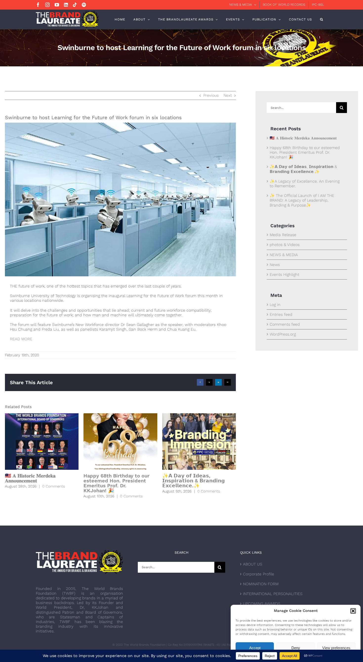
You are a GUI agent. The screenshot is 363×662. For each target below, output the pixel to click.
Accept (255, 648)
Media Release (283, 234)
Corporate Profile (258, 574)
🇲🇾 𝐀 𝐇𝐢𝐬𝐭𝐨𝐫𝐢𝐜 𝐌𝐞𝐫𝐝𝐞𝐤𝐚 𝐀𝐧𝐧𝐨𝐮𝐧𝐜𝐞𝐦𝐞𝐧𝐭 (30, 478)
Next (227, 95)
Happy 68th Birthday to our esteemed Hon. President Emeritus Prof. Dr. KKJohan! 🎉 (116, 483)
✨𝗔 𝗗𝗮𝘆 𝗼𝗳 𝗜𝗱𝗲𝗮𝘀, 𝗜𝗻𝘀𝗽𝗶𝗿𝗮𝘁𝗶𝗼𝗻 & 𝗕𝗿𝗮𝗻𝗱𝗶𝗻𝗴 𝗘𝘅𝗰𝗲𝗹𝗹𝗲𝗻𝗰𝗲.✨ (193, 481)
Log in (275, 304)
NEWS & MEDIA (284, 254)
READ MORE (21, 339)
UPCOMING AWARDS (261, 603)
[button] (353, 610)
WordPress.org (283, 334)
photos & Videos (285, 244)
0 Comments (53, 486)
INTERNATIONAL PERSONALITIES (272, 593)
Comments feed (285, 324)
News (275, 264)
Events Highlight (284, 274)
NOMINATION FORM (261, 584)
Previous (211, 95)
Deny (295, 648)
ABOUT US (252, 564)
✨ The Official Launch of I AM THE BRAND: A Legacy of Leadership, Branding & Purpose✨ (302, 200)
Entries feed (281, 314)
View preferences (336, 648)
